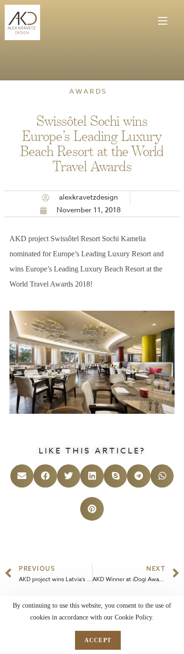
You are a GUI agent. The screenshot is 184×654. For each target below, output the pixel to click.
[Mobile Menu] (162, 16)
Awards (88, 91)
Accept (97, 640)
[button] (22, 476)
